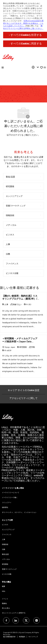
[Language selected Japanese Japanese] (36, 67)
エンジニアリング (8, 529)
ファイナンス (6, 534)
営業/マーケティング (9, 569)
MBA (3, 591)
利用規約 (22, 637)
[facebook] (6, 620)
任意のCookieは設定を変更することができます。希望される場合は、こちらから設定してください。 (23, 23)
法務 (3, 549)
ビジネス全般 (6, 574)
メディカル (6, 559)
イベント (5, 599)
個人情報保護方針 (9, 637)
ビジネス (5, 525)
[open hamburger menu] (2, 67)
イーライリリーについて (10, 492)
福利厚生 (5, 507)
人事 (3, 539)
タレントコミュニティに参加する (13, 613)
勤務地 (4, 603)
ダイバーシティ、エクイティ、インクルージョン (19, 512)
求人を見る (6, 608)
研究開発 (5, 564)
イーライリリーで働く (10, 497)
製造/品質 (5, 554)
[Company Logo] (8, 57)
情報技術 (5, 544)
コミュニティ (6, 502)
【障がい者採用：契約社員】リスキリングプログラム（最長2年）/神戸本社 (20, 297)
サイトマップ (33, 637)
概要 (3, 586)
